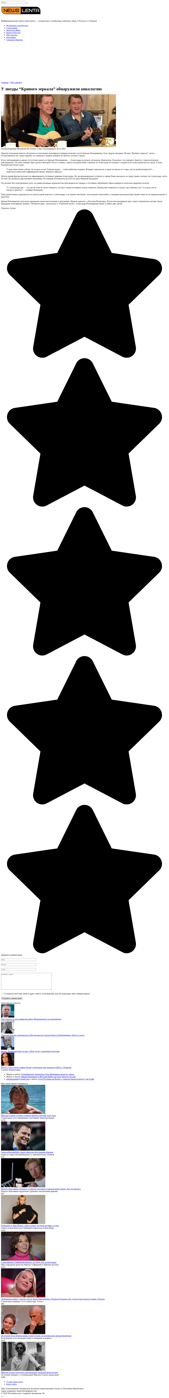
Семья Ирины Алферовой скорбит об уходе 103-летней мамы (28, 1262)
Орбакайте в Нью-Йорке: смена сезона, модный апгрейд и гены (30, 1226)
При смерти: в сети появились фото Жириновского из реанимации (31, 1019)
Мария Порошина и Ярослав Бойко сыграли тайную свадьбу (48, 1077)
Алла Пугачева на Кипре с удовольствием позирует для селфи (66, 1079)
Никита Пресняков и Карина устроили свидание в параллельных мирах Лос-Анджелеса (41, 1189)
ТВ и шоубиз (11, 35)
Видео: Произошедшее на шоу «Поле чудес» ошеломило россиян (30, 1051)
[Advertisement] (84, 61)
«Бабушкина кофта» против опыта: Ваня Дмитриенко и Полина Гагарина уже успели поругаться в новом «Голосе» (53, 1299)
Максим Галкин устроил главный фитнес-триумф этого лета (28, 1115)
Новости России (13, 33)
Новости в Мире (13, 30)
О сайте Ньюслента (14, 1382)
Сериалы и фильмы (14, 40)
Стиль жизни (11, 28)
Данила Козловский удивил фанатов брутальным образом (27, 1152)
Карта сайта (11, 1384)
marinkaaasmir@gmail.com (17, 1079)
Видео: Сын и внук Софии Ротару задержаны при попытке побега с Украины (36, 1067)
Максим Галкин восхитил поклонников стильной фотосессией (29, 1372)
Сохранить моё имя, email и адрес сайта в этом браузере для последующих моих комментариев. (47, 994)
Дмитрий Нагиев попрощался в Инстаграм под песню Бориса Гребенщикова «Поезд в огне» (43, 1035)
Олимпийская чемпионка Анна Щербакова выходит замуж (47, 1074)
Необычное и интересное (17, 25)
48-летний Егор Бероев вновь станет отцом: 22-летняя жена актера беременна (36, 1336)
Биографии (11, 37)
